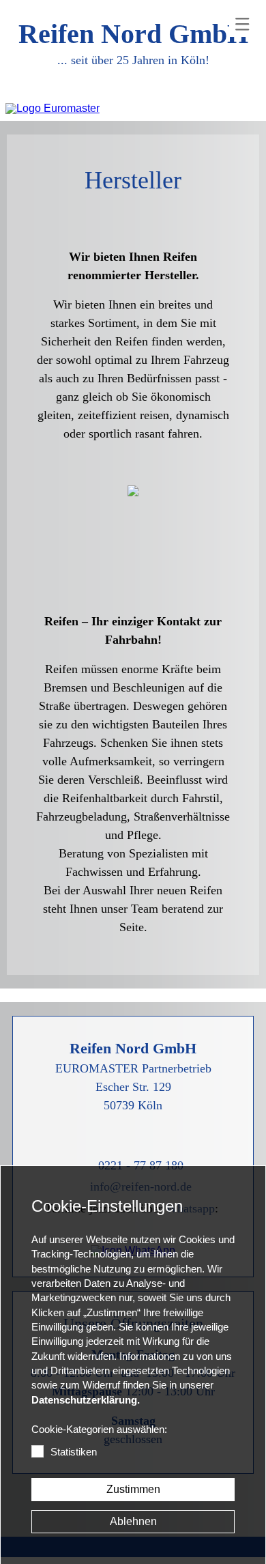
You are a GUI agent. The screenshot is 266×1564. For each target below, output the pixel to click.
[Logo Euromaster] (52, 108)
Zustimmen (133, 1489)
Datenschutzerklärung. (85, 1400)
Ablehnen (133, 1521)
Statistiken (73, 1452)
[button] (242, 24)
